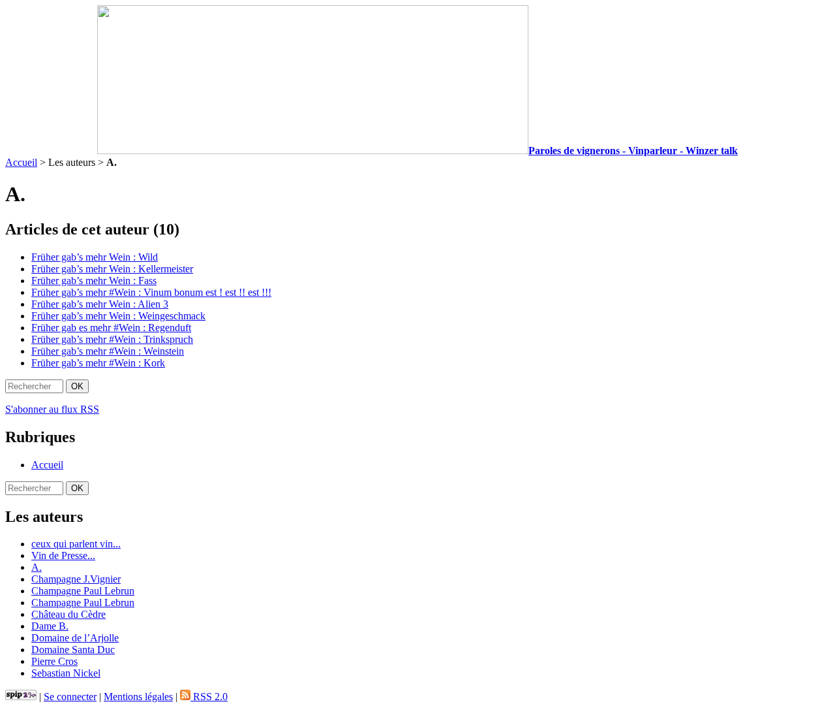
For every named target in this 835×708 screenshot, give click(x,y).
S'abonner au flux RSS (52, 409)
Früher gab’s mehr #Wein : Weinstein (107, 351)
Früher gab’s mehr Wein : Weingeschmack (118, 315)
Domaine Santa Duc (73, 649)
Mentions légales (138, 696)
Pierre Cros (54, 661)
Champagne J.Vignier (76, 579)
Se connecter (70, 696)
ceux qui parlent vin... (76, 543)
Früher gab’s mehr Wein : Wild (94, 257)
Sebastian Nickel (65, 673)
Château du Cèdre (68, 614)
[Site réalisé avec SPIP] (21, 696)
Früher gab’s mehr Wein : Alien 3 (99, 304)
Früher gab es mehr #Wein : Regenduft (111, 327)
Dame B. (49, 626)
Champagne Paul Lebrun (82, 590)
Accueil (21, 162)
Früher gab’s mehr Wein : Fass (94, 280)
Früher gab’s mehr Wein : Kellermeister (112, 268)
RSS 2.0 (209, 696)
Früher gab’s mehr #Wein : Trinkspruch (112, 339)
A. (36, 567)
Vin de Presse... (63, 555)
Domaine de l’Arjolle (75, 637)
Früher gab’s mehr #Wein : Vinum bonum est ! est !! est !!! (151, 292)
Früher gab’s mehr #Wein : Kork (98, 362)
